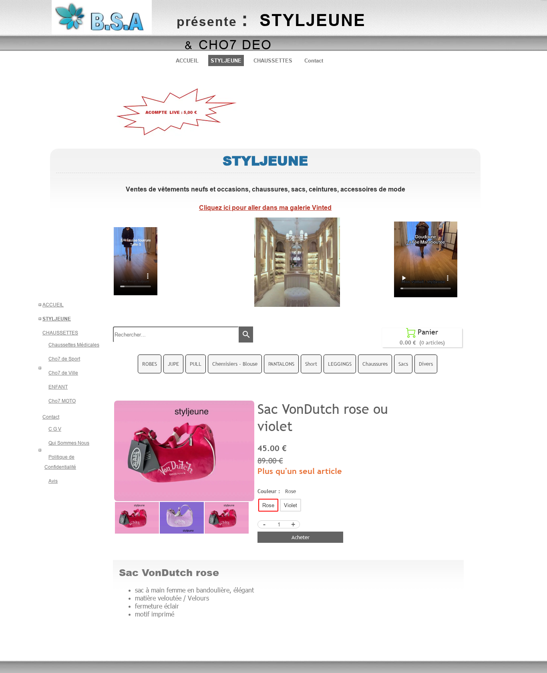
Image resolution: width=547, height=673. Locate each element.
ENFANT (58, 387)
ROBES (149, 363)
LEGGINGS (340, 363)
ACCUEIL (187, 60)
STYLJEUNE (226, 60)
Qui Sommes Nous (68, 443)
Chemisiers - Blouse (234, 363)
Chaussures (375, 363)
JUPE (173, 363)
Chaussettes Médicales (73, 345)
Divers (426, 363)
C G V (54, 429)
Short (311, 363)
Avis (53, 481)
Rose (268, 505)
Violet (290, 505)
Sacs (403, 363)
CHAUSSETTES (272, 60)
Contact (313, 60)
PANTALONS (281, 363)
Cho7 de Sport (64, 359)
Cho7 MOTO (62, 401)
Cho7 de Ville (63, 373)
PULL (195, 363)
